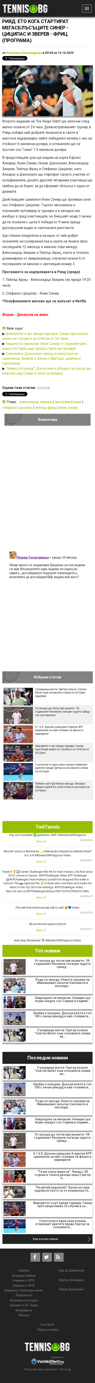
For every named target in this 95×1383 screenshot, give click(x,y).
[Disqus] (47, 490)
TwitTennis (48, 827)
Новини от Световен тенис (24, 1290)
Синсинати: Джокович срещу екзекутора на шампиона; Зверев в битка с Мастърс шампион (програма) (41, 359)
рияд (77, 402)
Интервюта (24, 1310)
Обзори (23, 1315)
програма (63, 402)
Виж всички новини (45, 1239)
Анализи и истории (24, 1300)
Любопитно (23, 1295)
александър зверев (36, 402)
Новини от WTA (24, 1285)
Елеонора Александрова (24, 52)
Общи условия (47, 1329)
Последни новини (47, 1058)
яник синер (68, 408)
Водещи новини (23, 1275)
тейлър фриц (46, 408)
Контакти (47, 1324)
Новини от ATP (23, 1280)
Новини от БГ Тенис (24, 1305)
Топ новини (47, 951)
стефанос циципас (17, 408)
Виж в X (41, 841)
